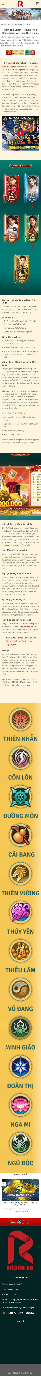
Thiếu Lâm (22, 413)
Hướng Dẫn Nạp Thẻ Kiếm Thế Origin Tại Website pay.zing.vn (21, 641)
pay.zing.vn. (28, 627)
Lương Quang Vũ (28, 1308)
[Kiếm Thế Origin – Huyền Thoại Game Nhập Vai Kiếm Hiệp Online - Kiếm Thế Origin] (20, 4)
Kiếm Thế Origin (8, 67)
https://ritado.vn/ (15, 1284)
